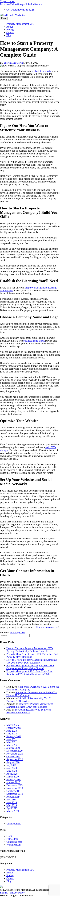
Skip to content (7, 1)
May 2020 (11, 770)
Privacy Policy (17, 892)
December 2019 (14, 785)
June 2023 (11, 730)
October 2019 (13, 791)
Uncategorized (17, 632)
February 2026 (13, 727)
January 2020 (13, 782)
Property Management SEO (20, 23)
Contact (10, 32)
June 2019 (11, 802)
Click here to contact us (46, 627)
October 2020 (13, 756)
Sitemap (4, 892)
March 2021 (12, 745)
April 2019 (11, 808)
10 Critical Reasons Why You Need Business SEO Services (28, 711)
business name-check (34, 340)
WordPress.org (13, 844)
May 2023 (11, 733)
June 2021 (11, 739)
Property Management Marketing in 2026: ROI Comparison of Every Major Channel (30, 667)
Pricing (10, 29)
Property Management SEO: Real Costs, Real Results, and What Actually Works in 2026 (29, 672)
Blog (8, 35)
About (9, 26)
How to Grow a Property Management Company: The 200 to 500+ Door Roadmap (31, 661)
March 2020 (12, 776)
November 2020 (14, 753)
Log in (9, 836)
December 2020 (14, 750)
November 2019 (14, 788)
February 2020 (13, 779)
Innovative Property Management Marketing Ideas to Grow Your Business (29, 705)
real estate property (41, 71)
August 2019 (13, 796)
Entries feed (12, 839)
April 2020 (11, 773)
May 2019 (11, 805)
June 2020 (11, 768)
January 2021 (13, 748)
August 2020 (13, 762)
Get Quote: (20, 9)
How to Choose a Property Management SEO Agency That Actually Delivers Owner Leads (29, 650)
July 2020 (11, 765)
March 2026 (12, 725)
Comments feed (14, 841)
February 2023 (13, 736)
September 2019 (14, 793)
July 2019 (11, 799)
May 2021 (11, 742)
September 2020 (14, 759)
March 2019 (12, 811)
